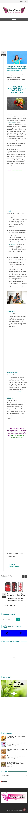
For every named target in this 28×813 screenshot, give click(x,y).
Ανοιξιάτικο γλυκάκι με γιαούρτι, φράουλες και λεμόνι (16, 743)
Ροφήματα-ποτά (8, 605)
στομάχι (19, 391)
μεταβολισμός (11, 122)
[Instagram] (20, 633)
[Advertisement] (14, 37)
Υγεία (16, 553)
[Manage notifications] (24, 809)
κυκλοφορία (17, 260)
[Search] (18, 619)
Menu (21, 1)
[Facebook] (7, 633)
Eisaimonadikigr (11, 556)
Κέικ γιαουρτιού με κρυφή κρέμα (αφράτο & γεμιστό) (16, 756)
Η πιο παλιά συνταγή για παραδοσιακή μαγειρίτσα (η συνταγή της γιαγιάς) (15, 763)
